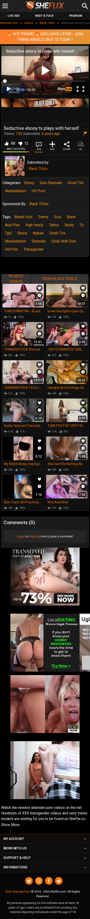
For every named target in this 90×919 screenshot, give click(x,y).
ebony (22, 233)
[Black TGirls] (15, 166)
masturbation (15, 241)
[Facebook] (49, 881)
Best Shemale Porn (18, 891)
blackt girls (23, 217)
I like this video (6, 143)
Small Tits (76, 183)
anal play (12, 225)
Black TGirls (38, 168)
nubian (38, 233)
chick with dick (63, 241)
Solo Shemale (51, 183)
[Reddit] (59, 881)
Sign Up (34, 536)
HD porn (38, 191)
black (71, 217)
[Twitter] (29, 881)
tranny (43, 217)
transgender (34, 249)
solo (57, 217)
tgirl (8, 233)
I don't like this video (20, 143)
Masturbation (15, 191)
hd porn (11, 249)
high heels (34, 225)
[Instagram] (39, 881)
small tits (57, 233)
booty (69, 225)
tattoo (54, 225)
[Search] (84, 5)
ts (82, 225)
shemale (39, 241)
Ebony (29, 183)
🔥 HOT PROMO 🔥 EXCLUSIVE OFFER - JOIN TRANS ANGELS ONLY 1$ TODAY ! (45, 37)
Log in (21, 536)
